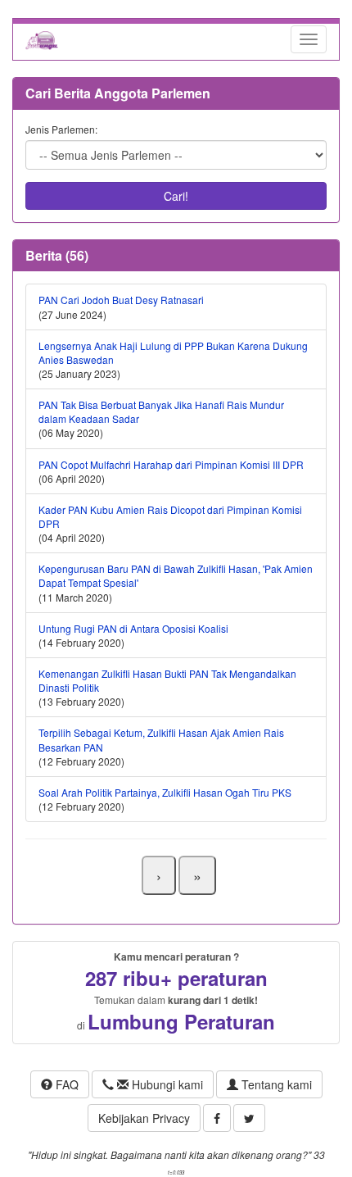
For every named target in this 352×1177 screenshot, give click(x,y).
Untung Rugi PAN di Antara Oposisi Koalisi (133, 628)
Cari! (176, 196)
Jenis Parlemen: (61, 129)
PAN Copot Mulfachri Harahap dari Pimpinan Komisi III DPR (171, 464)
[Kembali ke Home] (41, 39)
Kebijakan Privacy (144, 1118)
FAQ (65, 1084)
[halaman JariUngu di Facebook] (217, 1118)
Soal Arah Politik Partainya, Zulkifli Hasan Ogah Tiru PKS (164, 792)
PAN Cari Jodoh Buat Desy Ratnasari (121, 300)
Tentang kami (275, 1084)
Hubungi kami (166, 1084)
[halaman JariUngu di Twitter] (249, 1118)
